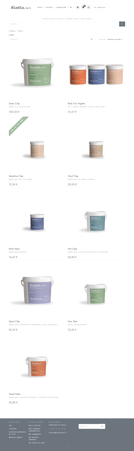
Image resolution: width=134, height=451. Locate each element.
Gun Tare (72, 321)
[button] (88, 7)
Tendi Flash (14, 394)
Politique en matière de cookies (23, 448)
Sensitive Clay (16, 176)
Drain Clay (14, 103)
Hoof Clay (73, 176)
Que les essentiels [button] (102, 446)
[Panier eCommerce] (77, 7)
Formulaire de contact (57, 425)
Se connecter (99, 7)
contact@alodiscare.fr (57, 433)
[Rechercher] (122, 23)
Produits (12, 31)
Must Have (14, 248)
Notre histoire (35, 425)
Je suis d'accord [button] (118, 446)
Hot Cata (72, 248)
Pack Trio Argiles (76, 103)
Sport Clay (14, 321)
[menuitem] (41, 7)
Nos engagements (35, 434)
